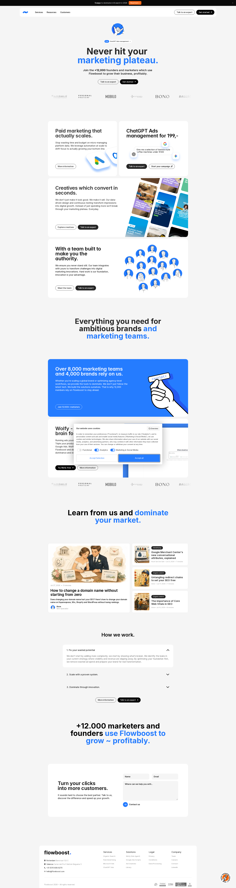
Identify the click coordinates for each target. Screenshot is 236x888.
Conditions (153, 860)
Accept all (139, 458)
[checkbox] (84, 450)
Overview (154, 428)
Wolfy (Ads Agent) (133, 856)
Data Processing (155, 864)
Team (173, 856)
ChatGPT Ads (108, 867)
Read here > (135, 3)
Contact (174, 864)
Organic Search (109, 856)
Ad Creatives (131, 864)
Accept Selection (97, 458)
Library (128, 867)
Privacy (151, 856)
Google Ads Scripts (133, 860)
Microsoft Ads (108, 864)
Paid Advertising (109, 860)
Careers (174, 860)
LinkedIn (174, 867)
